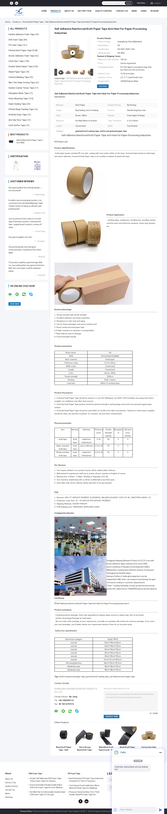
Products (56, 11)
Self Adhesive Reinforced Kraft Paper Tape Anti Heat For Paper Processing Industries (73, 81)
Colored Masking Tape (18, 77)
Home (44, 11)
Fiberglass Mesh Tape (18, 93)
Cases (144, 11)
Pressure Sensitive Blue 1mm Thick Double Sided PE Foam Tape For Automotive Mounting (84, 793)
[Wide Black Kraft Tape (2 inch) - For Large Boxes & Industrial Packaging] (106, 735)
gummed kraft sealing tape (97, 677)
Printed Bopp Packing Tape (21, 109)
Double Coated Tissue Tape (21, 88)
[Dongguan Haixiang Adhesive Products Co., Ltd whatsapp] (18, 294)
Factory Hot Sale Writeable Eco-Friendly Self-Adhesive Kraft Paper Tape (148, 748)
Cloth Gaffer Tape (16, 125)
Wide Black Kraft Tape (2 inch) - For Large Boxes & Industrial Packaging (106, 748)
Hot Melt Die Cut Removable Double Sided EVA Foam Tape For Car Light (47, 793)
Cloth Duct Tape (16, 61)
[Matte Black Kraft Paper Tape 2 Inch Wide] (11, 141)
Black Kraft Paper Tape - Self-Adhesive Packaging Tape (63, 748)
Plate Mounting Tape (18, 98)
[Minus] (160, 752)
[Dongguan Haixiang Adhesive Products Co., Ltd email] (11, 294)
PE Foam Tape (15, 45)
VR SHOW (154, 11)
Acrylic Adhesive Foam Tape (21, 56)
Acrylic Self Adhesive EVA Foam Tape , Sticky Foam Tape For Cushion (46, 779)
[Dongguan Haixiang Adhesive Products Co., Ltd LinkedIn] (16, 3)
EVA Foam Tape (15, 39)
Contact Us (122, 11)
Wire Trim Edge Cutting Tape (21, 82)
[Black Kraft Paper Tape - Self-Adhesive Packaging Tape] (63, 735)
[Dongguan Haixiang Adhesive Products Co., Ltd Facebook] (11, 3)
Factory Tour (84, 11)
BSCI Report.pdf (61, 142)
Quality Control (103, 11)
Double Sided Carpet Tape (20, 66)
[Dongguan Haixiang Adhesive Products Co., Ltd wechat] (25, 294)
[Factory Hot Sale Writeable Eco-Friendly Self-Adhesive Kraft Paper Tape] (148, 735)
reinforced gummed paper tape (72, 677)
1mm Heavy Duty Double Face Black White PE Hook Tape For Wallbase (84, 786)
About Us (69, 11)
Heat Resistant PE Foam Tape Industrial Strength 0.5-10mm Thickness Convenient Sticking (86, 780)
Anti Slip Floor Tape (17, 120)
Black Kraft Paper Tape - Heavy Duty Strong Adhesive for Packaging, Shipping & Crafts (127, 748)
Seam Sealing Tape (17, 104)
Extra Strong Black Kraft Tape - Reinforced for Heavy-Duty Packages (85, 748)
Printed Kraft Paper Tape (33, 22)
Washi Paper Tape (16, 72)
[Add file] (115, 810)
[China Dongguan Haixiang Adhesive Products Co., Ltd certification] (16, 165)
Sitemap (9, 797)
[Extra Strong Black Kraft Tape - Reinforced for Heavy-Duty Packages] (85, 735)
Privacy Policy (26, 811)
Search (128, 3)
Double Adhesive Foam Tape (21, 34)
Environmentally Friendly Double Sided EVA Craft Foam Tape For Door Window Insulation (46, 786)
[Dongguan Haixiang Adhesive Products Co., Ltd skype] (32, 294)
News (134, 11)
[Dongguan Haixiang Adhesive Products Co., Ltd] (19, 12)
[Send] (160, 810)
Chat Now (141, 3)
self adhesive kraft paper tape (122, 677)
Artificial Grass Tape (17, 114)
